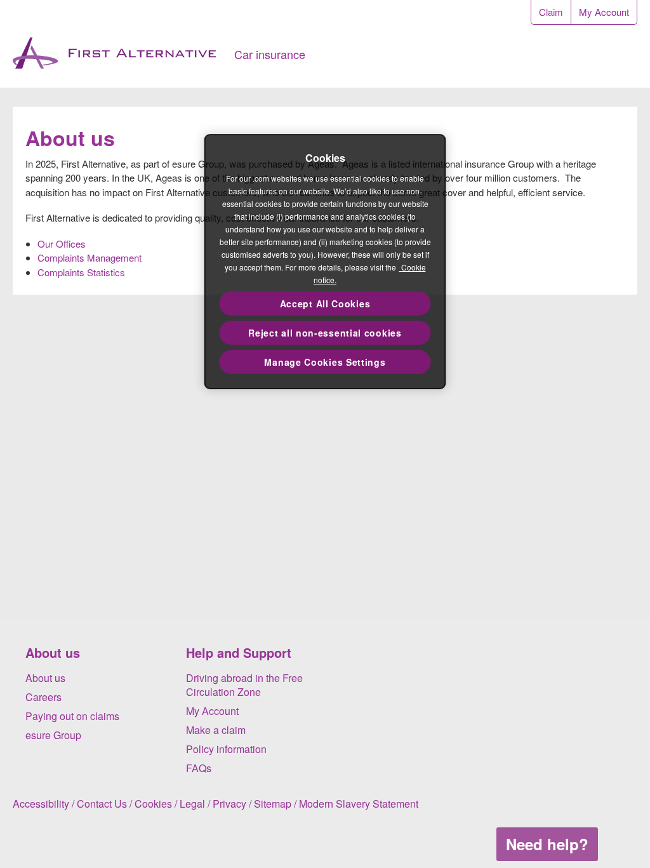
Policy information (226, 749)
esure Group (53, 735)
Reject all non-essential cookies (324, 332)
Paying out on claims (72, 716)
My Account (604, 11)
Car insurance (269, 54)
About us (45, 678)
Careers (43, 697)
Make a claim (216, 730)
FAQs (198, 768)
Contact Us (102, 803)
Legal (192, 803)
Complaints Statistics (81, 272)
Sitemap (272, 803)
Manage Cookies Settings (324, 362)
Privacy (229, 803)
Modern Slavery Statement (358, 803)
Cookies (153, 803)
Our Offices (61, 243)
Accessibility (41, 803)
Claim (551, 11)
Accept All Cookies (325, 303)
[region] (325, 261)
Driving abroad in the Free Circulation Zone (244, 685)
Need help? (547, 844)
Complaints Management (89, 257)
